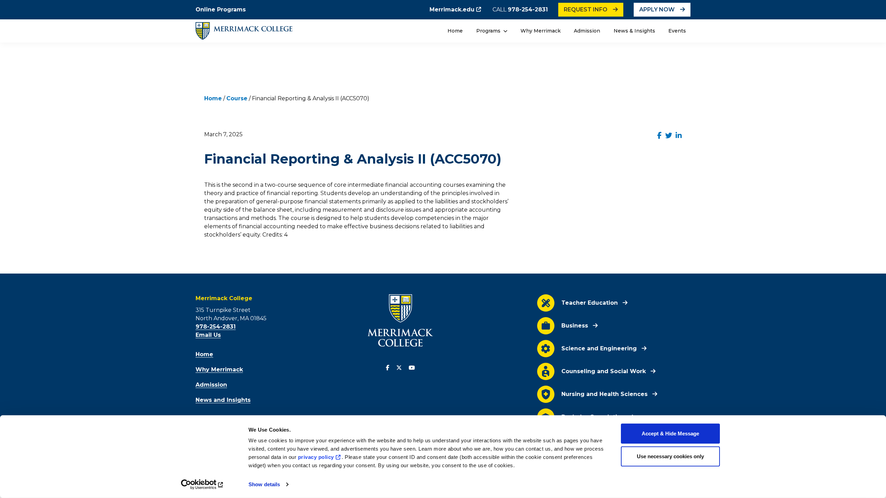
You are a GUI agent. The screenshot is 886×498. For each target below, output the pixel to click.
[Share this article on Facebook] (659, 135)
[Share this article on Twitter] (668, 135)
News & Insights (634, 31)
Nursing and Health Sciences (604, 394)
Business (574, 325)
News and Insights (223, 400)
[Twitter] (399, 368)
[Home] (244, 31)
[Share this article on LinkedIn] (679, 135)
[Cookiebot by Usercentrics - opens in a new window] (202, 484)
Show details (264, 484)
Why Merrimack (541, 31)
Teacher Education (589, 302)
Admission (587, 31)
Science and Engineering (599, 348)
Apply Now (657, 9)
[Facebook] (387, 368)
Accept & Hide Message (670, 433)
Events (677, 31)
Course (236, 98)
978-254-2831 (528, 9)
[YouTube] (412, 368)
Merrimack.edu (452, 9)
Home (455, 31)
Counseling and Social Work (603, 371)
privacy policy (316, 457)
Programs (489, 31)
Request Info (585, 9)
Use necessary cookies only (670, 456)
